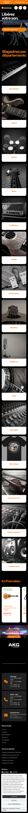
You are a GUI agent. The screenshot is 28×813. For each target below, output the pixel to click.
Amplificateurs (14, 225)
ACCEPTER (14, 796)
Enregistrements (14, 566)
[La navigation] (24, 8)
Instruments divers (14, 498)
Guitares (14, 123)
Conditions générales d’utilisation (11, 752)
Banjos (14, 396)
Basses (14, 191)
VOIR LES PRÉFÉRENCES (14, 804)
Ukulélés (14, 259)
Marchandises (14, 464)
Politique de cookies (7, 763)
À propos (4, 732)
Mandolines (14, 328)
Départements (6, 734)
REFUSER (14, 800)
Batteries (14, 157)
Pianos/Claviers (14, 89)
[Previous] (3, 2)
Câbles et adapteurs (14, 532)
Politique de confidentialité (8, 808)
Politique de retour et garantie (10, 755)
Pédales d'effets (14, 293)
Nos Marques (5, 740)
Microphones (14, 362)
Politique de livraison (8, 760)
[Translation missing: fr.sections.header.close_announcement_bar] (27, 2)
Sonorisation (14, 430)
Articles (4, 742)
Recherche (5, 737)
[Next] (24, 2)
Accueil (4, 729)
